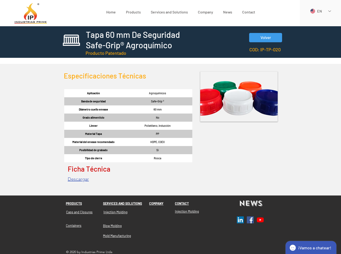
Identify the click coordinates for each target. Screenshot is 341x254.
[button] (133, 12)
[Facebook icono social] (250, 219)
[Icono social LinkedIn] (240, 219)
